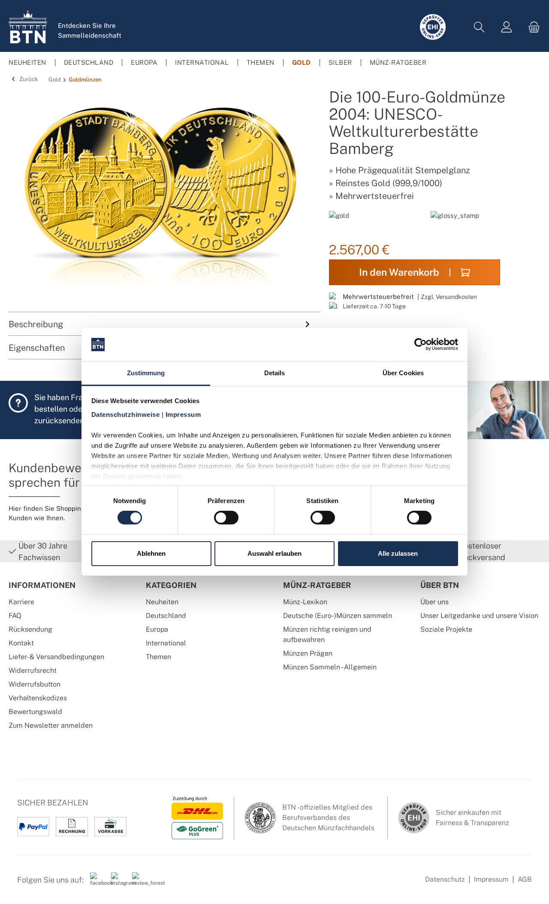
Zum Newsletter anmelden (51, 725)
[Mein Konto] (506, 27)
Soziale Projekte (446, 629)
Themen (158, 657)
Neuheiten (162, 602)
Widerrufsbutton (34, 684)
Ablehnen (151, 553)
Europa (157, 629)
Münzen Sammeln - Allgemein (330, 667)
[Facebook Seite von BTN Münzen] (97, 883)
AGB (525, 879)
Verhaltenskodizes (38, 698)
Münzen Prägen (307, 653)
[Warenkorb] (531, 27)
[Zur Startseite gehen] (28, 27)
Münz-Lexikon (305, 602)
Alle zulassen (398, 553)
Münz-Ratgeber (317, 585)
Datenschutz (445, 879)
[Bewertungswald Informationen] (139, 883)
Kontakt (21, 643)
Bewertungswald (35, 712)
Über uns (434, 602)
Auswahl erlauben (274, 553)
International (166, 643)
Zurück (28, 79)
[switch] (226, 517)
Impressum (491, 879)
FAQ (15, 616)
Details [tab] (274, 373)
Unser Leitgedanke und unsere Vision (479, 616)
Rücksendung (30, 629)
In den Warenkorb (399, 272)
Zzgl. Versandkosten (449, 296)
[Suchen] (479, 27)
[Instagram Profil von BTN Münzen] (118, 883)
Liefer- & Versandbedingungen (56, 657)
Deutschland (166, 616)
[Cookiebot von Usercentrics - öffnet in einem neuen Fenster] (420, 344)
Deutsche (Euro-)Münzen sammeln (337, 616)
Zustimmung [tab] (146, 373)
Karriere (21, 602)
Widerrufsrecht (33, 670)
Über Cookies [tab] (403, 373)
